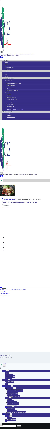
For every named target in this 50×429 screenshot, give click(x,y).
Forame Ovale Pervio (11, 117)
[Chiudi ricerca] (1, 424)
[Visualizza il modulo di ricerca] (1, 52)
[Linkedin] (0, 57)
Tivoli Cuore (9, 115)
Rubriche (6, 76)
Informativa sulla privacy (9, 67)
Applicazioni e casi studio (11, 97)
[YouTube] (2, 57)
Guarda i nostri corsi (10, 106)
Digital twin (9, 94)
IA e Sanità (7, 398)
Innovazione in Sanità (6, 385)
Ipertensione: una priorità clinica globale (14, 83)
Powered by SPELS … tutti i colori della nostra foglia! (13, 289)
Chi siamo (6, 62)
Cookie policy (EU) (8, 69)
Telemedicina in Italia (11, 88)
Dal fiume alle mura (4, 292)
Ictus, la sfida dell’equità (11, 85)
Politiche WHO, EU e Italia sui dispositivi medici (15, 109)
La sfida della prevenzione (11, 86)
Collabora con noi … (8, 65)
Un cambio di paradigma (11, 100)
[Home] (2, 199)
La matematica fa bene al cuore (12, 90)
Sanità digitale (9, 81)
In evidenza (7, 416)
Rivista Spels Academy (9, 72)
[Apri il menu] (1, 180)
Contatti (6, 64)
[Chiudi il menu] (0, 368)
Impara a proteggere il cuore (12, 99)
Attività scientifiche (6, 414)
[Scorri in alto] (1, 365)
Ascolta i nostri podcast (11, 108)
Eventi (6, 118)
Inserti (6, 74)
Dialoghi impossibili (10, 104)
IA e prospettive (10, 95)
